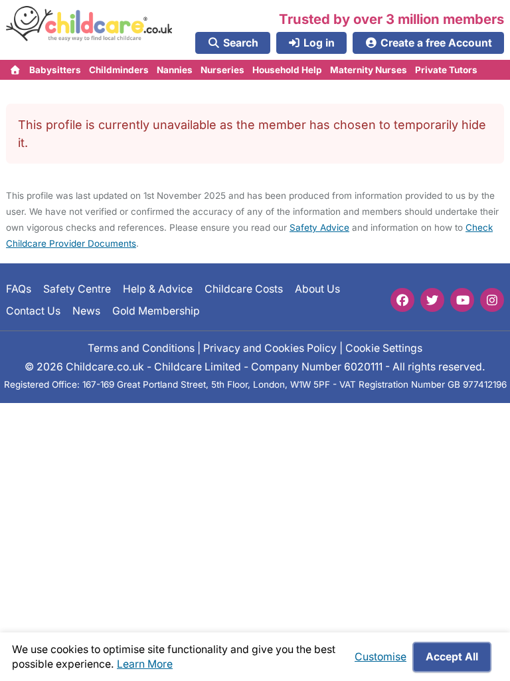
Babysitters (55, 70)
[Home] (15, 70)
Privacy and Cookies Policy (270, 348)
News (86, 311)
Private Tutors (446, 70)
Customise (380, 656)
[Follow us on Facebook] (402, 300)
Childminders (119, 70)
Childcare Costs (244, 289)
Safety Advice (319, 227)
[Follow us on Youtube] (462, 300)
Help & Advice (158, 289)
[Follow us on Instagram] (492, 300)
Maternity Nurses (368, 70)
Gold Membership (156, 311)
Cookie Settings (383, 348)
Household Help (287, 70)
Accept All (452, 656)
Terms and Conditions (141, 348)
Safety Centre (77, 289)
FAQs (18, 289)
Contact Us (33, 311)
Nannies (175, 70)
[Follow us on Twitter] (432, 300)
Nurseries (222, 70)
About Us (317, 289)
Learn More (145, 664)
